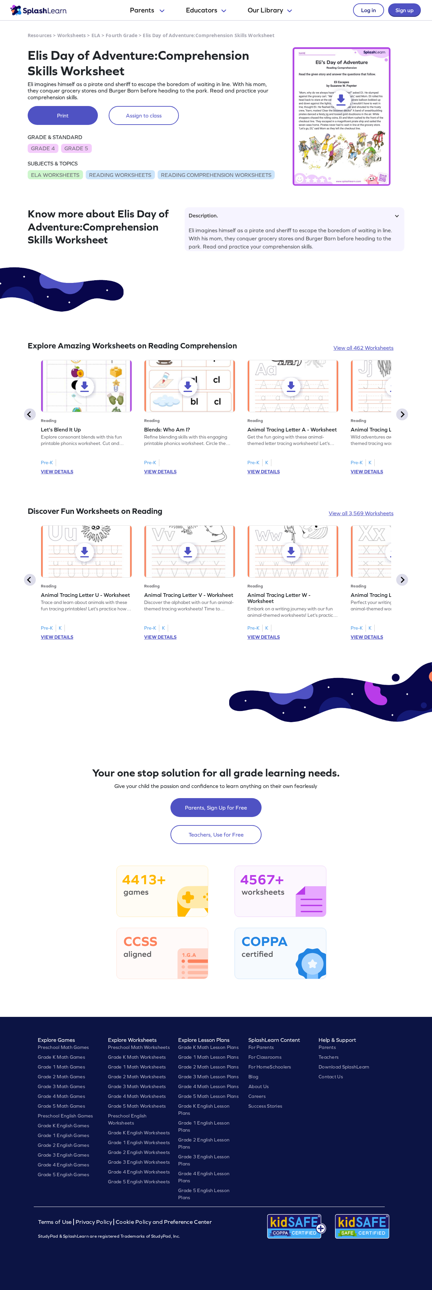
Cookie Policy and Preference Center (164, 1222)
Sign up (404, 10)
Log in (368, 10)
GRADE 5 (76, 148)
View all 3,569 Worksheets (361, 513)
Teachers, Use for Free (216, 835)
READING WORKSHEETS (120, 175)
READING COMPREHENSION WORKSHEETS (216, 175)
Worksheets (71, 35)
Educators (201, 10)
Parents (143, 10)
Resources (40, 35)
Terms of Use (55, 1222)
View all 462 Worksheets (363, 348)
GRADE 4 (43, 148)
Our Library (265, 10)
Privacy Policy (94, 1222)
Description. (203, 215)
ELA (95, 35)
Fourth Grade (121, 35)
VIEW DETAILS (57, 471)
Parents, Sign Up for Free (216, 808)
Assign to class (144, 115)
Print (63, 115)
